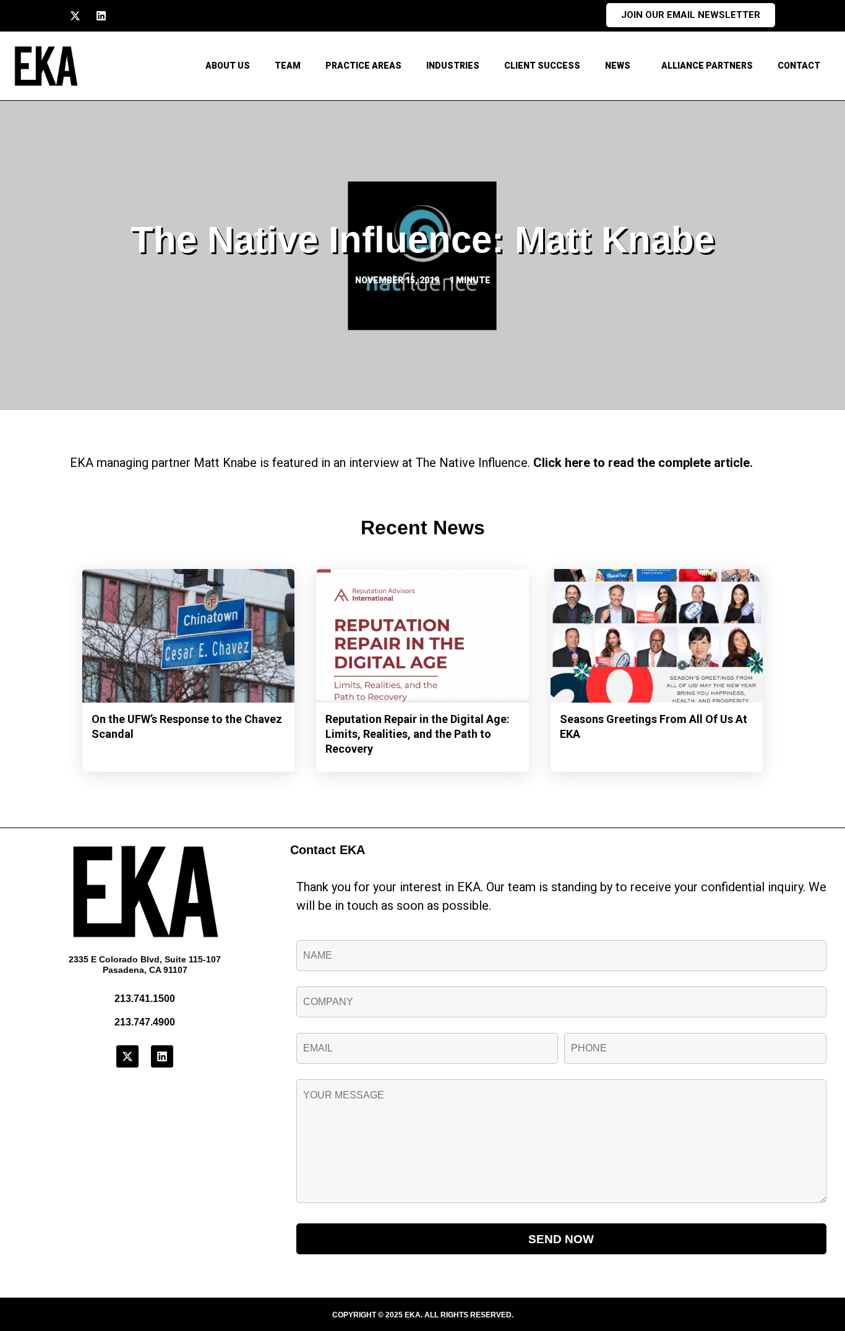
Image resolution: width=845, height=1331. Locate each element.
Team (288, 66)
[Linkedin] (101, 16)
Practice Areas (363, 66)
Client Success (542, 66)
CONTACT (799, 66)
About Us (227, 66)
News (617, 66)
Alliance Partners (707, 66)
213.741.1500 (144, 998)
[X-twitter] (75, 16)
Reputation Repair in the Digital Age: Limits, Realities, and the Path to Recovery (417, 734)
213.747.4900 (144, 1022)
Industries (452, 66)
